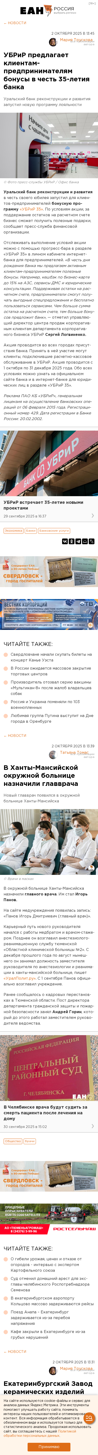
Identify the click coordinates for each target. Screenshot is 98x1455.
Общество (13, 1141)
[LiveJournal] (91, 541)
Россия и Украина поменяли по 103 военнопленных (45, 705)
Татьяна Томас (74, 753)
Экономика (13, 530)
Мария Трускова (76, 40)
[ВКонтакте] (65, 541)
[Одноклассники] (71, 541)
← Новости (15, 23)
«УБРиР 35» (31, 209)
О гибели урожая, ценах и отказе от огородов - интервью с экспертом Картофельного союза (46, 1264)
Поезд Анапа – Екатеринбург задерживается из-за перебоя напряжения (40, 1318)
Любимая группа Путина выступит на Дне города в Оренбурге (52, 718)
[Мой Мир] (85, 541)
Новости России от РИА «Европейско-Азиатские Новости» (36, 11)
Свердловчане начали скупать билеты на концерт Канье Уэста (51, 657)
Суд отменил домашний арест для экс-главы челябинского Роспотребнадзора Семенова (50, 1284)
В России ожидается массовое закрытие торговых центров (51, 671)
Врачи (29, 1141)
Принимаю (49, 1447)
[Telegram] (78, 541)
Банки (30, 530)
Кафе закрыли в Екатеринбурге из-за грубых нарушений (48, 1334)
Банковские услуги (54, 530)
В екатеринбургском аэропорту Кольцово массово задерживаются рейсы (52, 1301)
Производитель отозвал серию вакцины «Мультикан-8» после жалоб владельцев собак (51, 688)
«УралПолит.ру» (20, 978)
